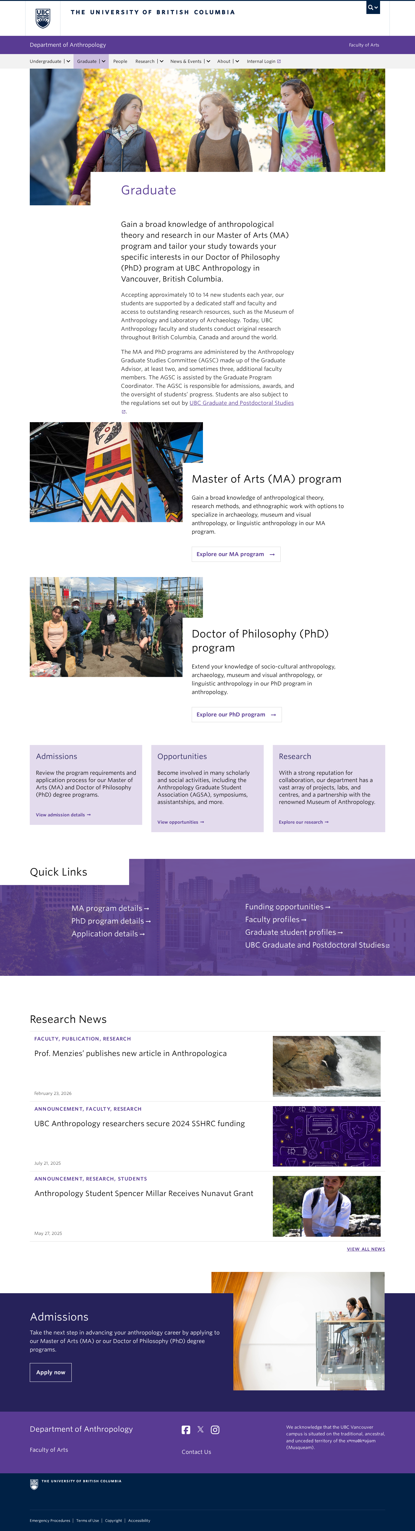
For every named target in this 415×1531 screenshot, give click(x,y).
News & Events (185, 61)
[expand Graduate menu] (103, 61)
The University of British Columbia (42, 18)
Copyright (113, 1521)
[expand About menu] (237, 61)
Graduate (87, 61)
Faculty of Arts (364, 45)
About (223, 61)
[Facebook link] (188, 1431)
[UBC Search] (373, 7)
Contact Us (196, 1452)
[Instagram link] (217, 1431)
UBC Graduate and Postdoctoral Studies (315, 945)
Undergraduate (45, 61)
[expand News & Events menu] (208, 61)
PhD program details (107, 921)
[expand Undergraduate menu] (68, 61)
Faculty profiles (272, 919)
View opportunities (177, 822)
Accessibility (139, 1521)
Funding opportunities (284, 906)
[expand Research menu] (161, 61)
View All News (366, 1249)
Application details (104, 933)
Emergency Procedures (50, 1521)
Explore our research (301, 822)
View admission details (60, 814)
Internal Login (261, 61)
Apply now (50, 1372)
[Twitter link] (203, 1431)
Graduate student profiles (290, 932)
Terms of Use (87, 1521)
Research (145, 61)
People (120, 61)
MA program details (106, 908)
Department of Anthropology (68, 45)
